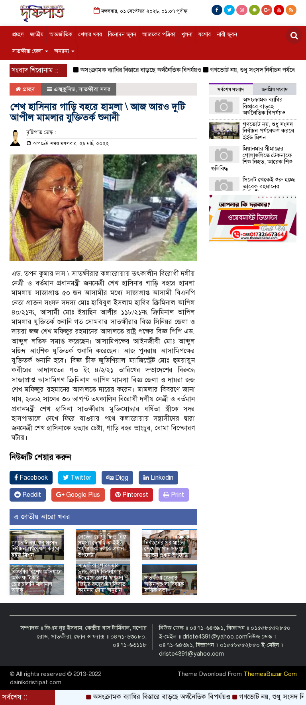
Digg (121, 478)
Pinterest (134, 495)
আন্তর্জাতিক (61, 34)
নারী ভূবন (227, 34)
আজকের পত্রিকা (158, 34)
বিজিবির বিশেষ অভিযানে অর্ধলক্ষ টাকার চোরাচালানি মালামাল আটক (37, 581)
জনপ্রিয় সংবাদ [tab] (275, 89)
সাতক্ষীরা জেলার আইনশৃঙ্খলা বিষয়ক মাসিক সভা (164, 584)
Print (176, 495)
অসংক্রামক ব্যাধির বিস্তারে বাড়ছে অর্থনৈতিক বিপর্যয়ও (129, 70)
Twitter (80, 478)
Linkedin (161, 478)
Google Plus (82, 495)
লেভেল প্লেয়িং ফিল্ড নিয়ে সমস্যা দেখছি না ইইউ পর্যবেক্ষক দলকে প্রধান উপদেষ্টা (103, 546)
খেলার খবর (90, 34)
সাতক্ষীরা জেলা (28, 51)
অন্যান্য (62, 51)
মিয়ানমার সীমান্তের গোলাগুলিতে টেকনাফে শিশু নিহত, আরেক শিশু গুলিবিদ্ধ (251, 158)
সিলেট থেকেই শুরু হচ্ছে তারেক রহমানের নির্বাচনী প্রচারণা (269, 186)
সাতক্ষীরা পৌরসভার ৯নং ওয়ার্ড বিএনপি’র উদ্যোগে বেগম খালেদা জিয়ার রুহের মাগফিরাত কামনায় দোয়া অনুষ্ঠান (102, 578)
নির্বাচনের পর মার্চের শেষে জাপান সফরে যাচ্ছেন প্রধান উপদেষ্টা (166, 549)
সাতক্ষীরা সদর (94, 89)
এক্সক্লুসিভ (64, 89)
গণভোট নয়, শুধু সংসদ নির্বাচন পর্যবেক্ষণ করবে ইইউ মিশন (35, 549)
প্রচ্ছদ (18, 34)
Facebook (33, 478)
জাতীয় (36, 34)
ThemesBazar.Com (270, 674)
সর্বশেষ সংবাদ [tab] (231, 89)
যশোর (204, 34)
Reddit (31, 495)
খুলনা (186, 34)
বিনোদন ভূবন (122, 34)
